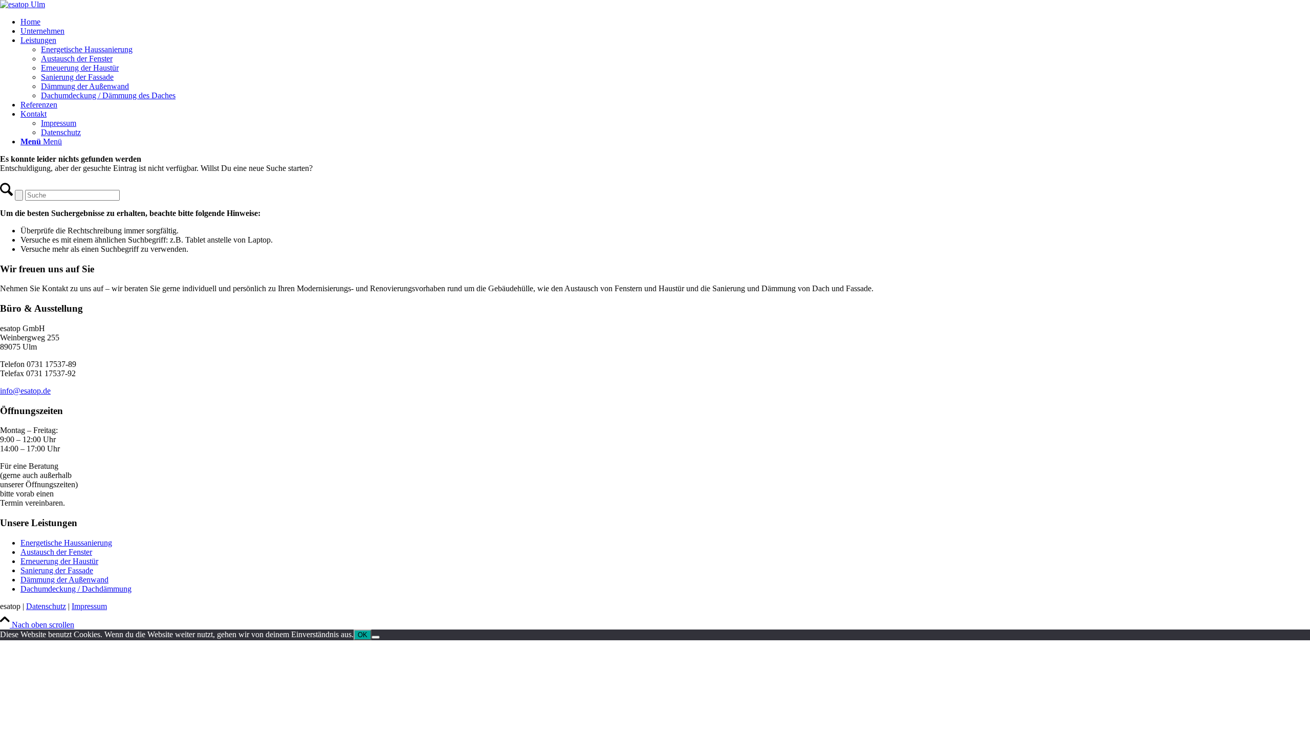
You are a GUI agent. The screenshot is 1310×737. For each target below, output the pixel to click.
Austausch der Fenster (56, 552)
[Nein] (376, 637)
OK (362, 635)
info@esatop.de (25, 390)
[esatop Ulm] (22, 4)
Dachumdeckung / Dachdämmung (76, 588)
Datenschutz (46, 606)
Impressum (89, 606)
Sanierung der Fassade (56, 570)
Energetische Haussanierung (66, 542)
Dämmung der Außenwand (64, 579)
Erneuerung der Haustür (59, 561)
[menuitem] (665, 22)
